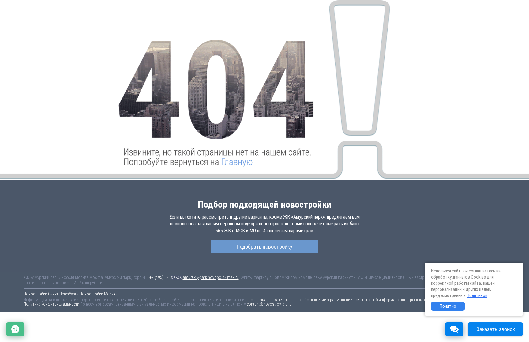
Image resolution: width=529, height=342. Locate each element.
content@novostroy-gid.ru (269, 304)
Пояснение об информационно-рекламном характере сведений (409, 299)
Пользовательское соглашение (275, 299)
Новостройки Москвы (99, 293)
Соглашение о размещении (328, 299)
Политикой (477, 295)
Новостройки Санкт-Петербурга (51, 293)
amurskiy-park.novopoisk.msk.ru (211, 277)
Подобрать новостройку (264, 246)
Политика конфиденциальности (51, 304)
